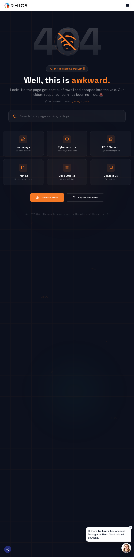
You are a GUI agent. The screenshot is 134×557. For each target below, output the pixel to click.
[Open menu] (128, 5)
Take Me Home (50, 197)
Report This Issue (88, 197)
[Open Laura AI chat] (126, 548)
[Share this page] (7, 549)
